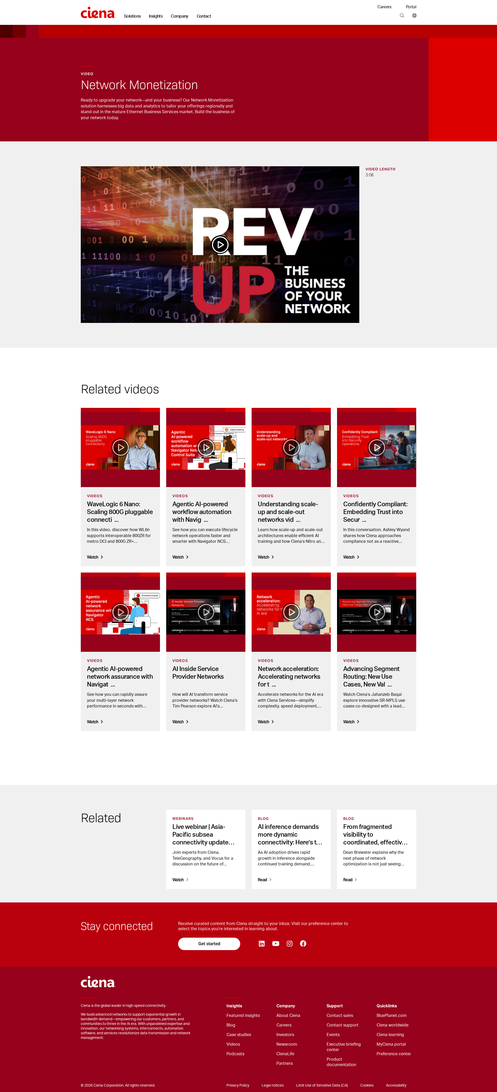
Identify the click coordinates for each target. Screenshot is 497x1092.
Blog (230, 1025)
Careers (384, 7)
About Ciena (288, 1016)
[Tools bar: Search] (402, 16)
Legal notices (273, 1085)
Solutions (132, 16)
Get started (209, 943)
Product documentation (341, 1062)
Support (335, 1006)
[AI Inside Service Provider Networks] (205, 612)
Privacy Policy (237, 1085)
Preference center (394, 1054)
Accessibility (396, 1085)
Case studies (238, 1035)
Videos (233, 1044)
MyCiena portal (391, 1044)
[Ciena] (98, 11)
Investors (285, 1035)
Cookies (367, 1085)
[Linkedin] (261, 944)
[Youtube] (275, 944)
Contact (204, 16)
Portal (411, 7)
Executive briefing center (344, 1047)
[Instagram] (289, 944)
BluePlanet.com (392, 1016)
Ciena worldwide (392, 1025)
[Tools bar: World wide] (413, 16)
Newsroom (286, 1044)
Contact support (343, 1025)
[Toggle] (264, 1006)
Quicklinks (387, 1006)
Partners (284, 1063)
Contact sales (340, 1016)
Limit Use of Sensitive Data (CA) (322, 1085)
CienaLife (285, 1054)
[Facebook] (303, 944)
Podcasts (235, 1054)
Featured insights (243, 1016)
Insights (156, 16)
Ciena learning (390, 1035)
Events (333, 1035)
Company (179, 16)
